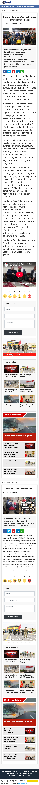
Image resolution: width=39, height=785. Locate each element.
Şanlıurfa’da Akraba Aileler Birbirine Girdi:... (11, 377)
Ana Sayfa (7, 10)
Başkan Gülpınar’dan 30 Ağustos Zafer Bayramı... (27, 407)
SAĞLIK (19, 773)
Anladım (32, 781)
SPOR (25, 773)
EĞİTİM (15, 771)
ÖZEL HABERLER (24, 771)
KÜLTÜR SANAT (10, 773)
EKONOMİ (34, 771)
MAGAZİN (12, 775)
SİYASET (30, 773)
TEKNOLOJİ (20, 775)
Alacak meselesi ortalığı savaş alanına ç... (24, 6)
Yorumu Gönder (13, 332)
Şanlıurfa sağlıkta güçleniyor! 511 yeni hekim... (11, 392)
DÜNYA (28, 775)
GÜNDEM (14, 10)
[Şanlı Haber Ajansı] (6, 2)
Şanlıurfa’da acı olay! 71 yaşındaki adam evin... (26, 392)
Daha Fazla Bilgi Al (22, 783)
